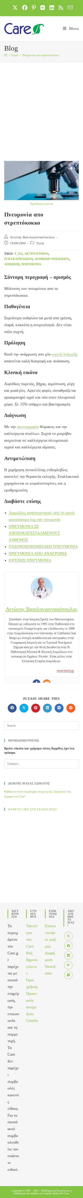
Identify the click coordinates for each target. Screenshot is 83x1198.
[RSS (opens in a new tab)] (60, 7)
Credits (32, 1020)
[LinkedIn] (68, 955)
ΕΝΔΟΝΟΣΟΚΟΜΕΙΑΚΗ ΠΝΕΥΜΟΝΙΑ (43, 546)
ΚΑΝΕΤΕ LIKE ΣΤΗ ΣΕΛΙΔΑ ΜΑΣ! (32, 809)
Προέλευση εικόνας (41, 203)
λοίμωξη (12, 264)
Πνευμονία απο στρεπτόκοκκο (41, 55)
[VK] (68, 975)
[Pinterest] (68, 965)
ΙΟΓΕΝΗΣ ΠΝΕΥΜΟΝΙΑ (30, 560)
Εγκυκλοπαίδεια (18, 259)
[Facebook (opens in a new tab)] (25, 7)
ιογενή (57, 354)
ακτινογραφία (36, 253)
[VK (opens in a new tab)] (42, 7)
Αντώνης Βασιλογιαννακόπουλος (32, 237)
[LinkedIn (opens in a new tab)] (51, 7)
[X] (68, 936)
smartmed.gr (65, 670)
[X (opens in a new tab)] (15, 7)
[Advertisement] (41, 106)
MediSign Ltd (48, 1190)
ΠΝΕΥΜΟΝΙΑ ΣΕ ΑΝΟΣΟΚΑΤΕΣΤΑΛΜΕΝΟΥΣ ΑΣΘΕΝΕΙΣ (34, 533)
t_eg (18, 253)
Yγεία (40, 243)
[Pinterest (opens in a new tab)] (34, 7)
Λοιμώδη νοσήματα (52, 259)
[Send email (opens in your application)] (69, 7)
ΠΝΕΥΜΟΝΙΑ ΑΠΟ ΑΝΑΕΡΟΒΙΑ (38, 553)
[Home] (5, 55)
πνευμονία (31, 264)
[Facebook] (68, 946)
